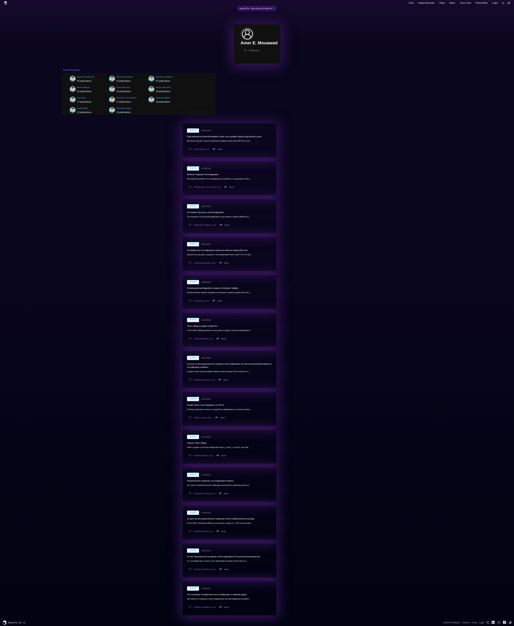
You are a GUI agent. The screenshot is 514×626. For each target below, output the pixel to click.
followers (254, 50)
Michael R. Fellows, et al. (205, 225)
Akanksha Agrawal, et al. (205, 263)
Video (442, 3)
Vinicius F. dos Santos (126, 98)
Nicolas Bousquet (124, 77)
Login (495, 3)
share (220, 149)
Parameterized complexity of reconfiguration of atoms (210, 481)
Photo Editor (481, 3)
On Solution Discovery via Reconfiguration (205, 212)
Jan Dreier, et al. (202, 301)
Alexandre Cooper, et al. (205, 493)
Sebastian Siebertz (164, 77)
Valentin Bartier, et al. (204, 339)
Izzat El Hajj (82, 108)
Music (453, 3)
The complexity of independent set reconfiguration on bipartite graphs (217, 594)
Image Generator (426, 3)
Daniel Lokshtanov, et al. (205, 569)
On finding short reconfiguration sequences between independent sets (217, 250)
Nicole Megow (83, 87)
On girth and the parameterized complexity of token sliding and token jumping (220, 519)
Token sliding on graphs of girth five (202, 326)
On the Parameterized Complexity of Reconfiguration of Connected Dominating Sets (223, 556)
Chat (411, 3)
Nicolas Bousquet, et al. (205, 380)
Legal (481, 622)
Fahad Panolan (123, 87)
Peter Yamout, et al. (203, 418)
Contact (465, 622)
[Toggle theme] (503, 3)
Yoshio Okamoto (163, 87)
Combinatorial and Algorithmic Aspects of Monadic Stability (212, 288)
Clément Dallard (163, 98)
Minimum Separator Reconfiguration (202, 174)
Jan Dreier (81, 98)
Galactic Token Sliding (196, 443)
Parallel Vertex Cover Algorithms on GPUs (205, 405)
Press (474, 622)
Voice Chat (465, 3)
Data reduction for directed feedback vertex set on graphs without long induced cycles (224, 136)
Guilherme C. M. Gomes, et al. (208, 187)
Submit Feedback (451, 622)
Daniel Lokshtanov (85, 77)
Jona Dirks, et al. (202, 149)
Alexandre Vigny (123, 108)
